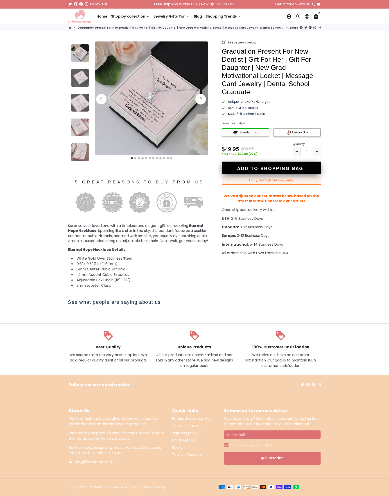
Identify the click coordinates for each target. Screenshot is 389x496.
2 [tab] (135, 158)
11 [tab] (168, 158)
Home (102, 16)
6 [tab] (150, 158)
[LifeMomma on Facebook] (75, 4)
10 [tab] (164, 158)
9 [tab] (160, 158)
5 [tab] (146, 158)
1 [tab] (131, 158)
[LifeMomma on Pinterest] (81, 4)
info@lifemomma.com (91, 461)
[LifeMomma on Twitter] (70, 4)
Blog (198, 16)
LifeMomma (101, 487)
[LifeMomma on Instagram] (86, 4)
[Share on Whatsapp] (314, 28)
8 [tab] (157, 158)
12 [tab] (171, 158)
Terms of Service (187, 454)
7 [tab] (153, 158)
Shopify (133, 487)
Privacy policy (184, 440)
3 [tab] (139, 158)
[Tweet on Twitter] (305, 28)
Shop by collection (130, 16)
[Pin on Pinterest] (310, 28)
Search (178, 447)
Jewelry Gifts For (171, 16)
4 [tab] (142, 158)
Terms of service (187, 425)
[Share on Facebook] (301, 28)
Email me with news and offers (251, 445)
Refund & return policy (192, 418)
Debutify (159, 487)
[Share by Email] (319, 28)
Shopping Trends (223, 16)
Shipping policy (185, 433)
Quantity (299, 144)
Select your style (233, 123)
